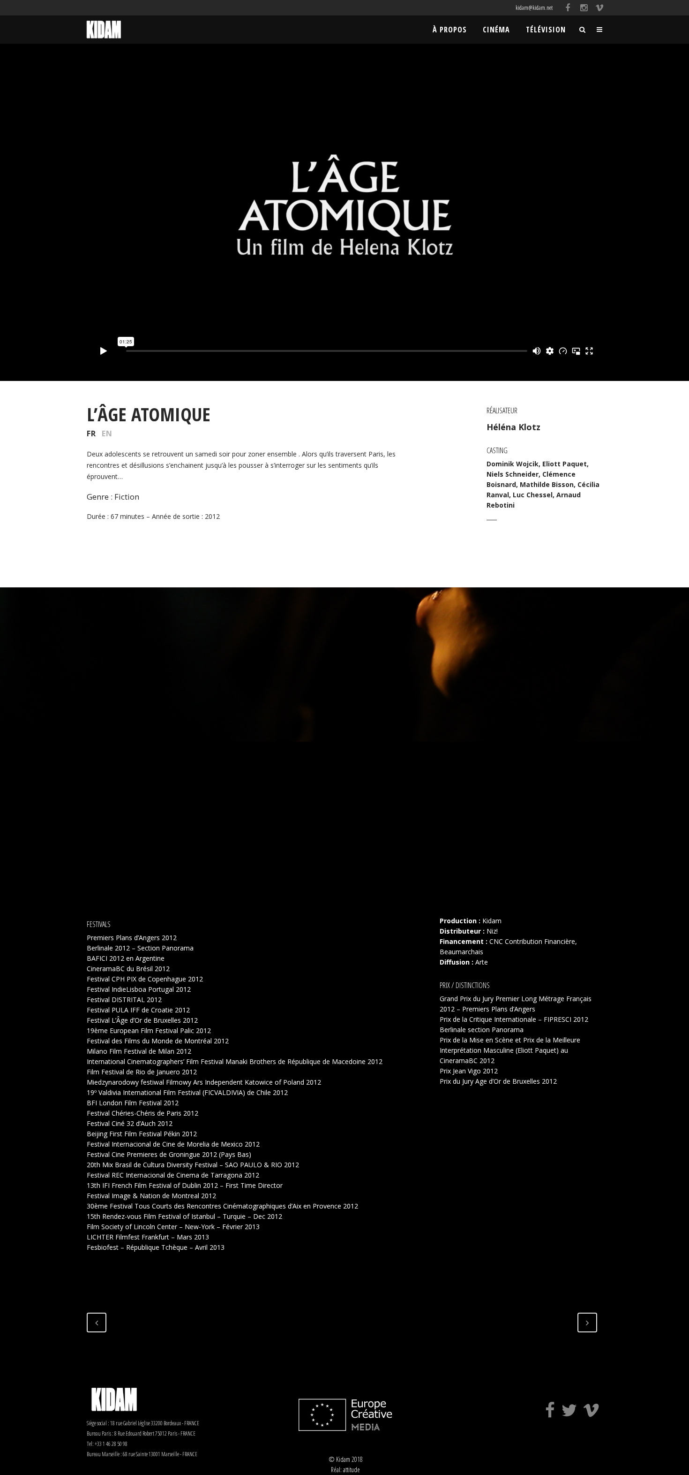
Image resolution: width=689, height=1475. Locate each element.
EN (107, 433)
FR (91, 433)
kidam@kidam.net (534, 7)
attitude (351, 1469)
